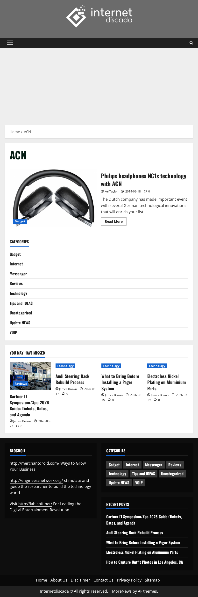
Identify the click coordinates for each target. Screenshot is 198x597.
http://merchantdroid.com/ (34, 463)
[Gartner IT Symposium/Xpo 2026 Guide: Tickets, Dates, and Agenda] (30, 376)
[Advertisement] (99, 84)
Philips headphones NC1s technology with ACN (53, 198)
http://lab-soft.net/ (35, 503)
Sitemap (152, 580)
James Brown (22, 421)
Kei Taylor (111, 191)
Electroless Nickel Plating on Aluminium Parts (166, 382)
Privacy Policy (129, 580)
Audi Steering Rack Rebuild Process (72, 379)
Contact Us (103, 580)
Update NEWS (20, 323)
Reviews (16, 283)
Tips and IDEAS (21, 303)
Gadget (20, 221)
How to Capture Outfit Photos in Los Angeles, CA (144, 562)
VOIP (13, 332)
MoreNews (122, 591)
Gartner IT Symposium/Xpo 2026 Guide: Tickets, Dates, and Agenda (29, 405)
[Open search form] (191, 42)
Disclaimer (80, 580)
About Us (58, 580)
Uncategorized (21, 313)
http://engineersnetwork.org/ (36, 480)
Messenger (18, 274)
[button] (10, 43)
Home (41, 580)
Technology (18, 293)
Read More (116, 222)
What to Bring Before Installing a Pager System (120, 382)
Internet (16, 264)
